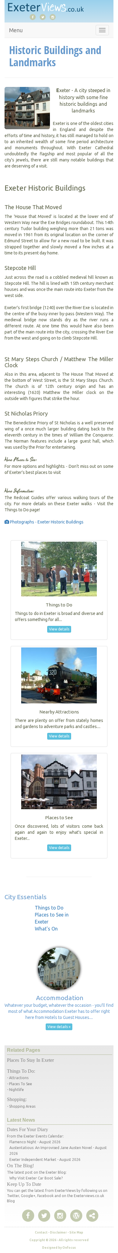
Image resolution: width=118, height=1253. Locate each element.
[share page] (76, 1215)
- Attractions (17, 1078)
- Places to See (19, 1084)
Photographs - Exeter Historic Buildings (46, 521)
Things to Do (49, 907)
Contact (41, 1232)
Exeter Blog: (56, 1172)
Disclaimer (58, 1232)
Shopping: (17, 1099)
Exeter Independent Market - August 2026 (44, 1160)
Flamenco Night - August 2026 (35, 1142)
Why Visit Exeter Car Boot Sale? (36, 1178)
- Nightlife (15, 1090)
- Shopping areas (21, 1106)
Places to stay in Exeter (30, 1060)
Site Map (76, 1232)
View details (59, 629)
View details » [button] (59, 1027)
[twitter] (44, 16)
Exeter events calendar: (44, 1136)
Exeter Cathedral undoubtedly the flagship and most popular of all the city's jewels (59, 153)
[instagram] (54, 16)
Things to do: (21, 1071)
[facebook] (34, 16)
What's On (46, 928)
